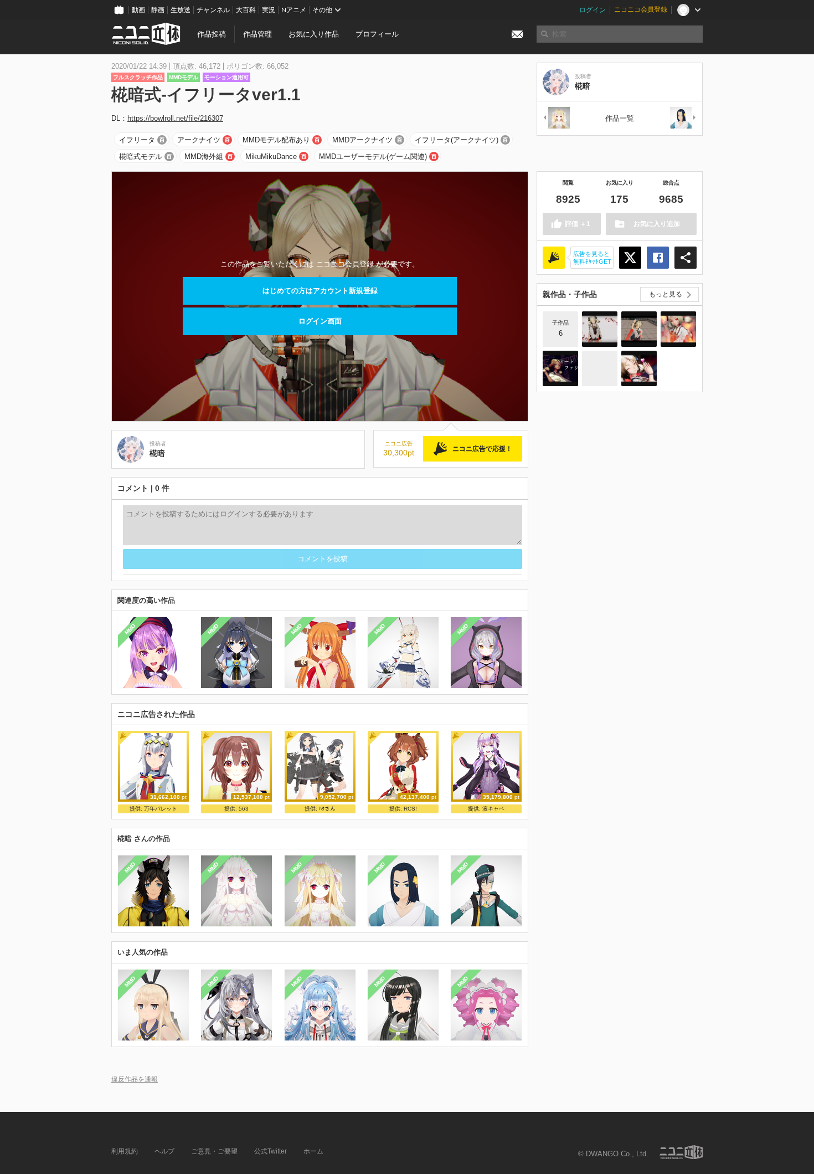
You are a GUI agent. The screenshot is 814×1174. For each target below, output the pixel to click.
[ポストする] (630, 258)
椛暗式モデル (140, 156)
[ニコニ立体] (681, 1152)
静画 (157, 10)
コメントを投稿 (322, 559)
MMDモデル (183, 77)
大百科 (246, 10)
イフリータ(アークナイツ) (456, 140)
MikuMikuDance (271, 156)
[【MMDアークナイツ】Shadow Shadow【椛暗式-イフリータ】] (599, 329)
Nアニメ (293, 10)
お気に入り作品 (313, 34)
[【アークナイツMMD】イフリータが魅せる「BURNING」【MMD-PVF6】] (639, 368)
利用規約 (124, 1151)
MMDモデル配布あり (276, 140)
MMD (130, 629)
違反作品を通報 (134, 1079)
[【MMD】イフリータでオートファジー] (560, 368)
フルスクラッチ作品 (138, 77)
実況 (268, 10)
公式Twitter (270, 1151)
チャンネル (213, 10)
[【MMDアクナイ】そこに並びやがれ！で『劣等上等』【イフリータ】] (678, 329)
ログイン (592, 10)
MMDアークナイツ (362, 140)
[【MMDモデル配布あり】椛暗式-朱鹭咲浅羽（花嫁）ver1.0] (556, 118)
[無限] (683, 118)
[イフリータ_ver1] (599, 368)
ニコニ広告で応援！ (482, 449)
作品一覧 (619, 118)
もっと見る (665, 294)
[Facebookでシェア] (658, 258)
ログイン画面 (320, 321)
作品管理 (257, 34)
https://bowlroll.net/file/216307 (175, 118)
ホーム (313, 1151)
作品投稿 (211, 34)
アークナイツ (198, 140)
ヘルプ (164, 1151)
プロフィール (377, 34)
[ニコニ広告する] (554, 258)
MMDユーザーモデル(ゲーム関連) (373, 156)
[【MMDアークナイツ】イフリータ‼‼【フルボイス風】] (639, 329)
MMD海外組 (203, 156)
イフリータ (137, 140)
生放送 (180, 10)
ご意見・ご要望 (214, 1151)
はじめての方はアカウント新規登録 (320, 290)
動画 (138, 10)
